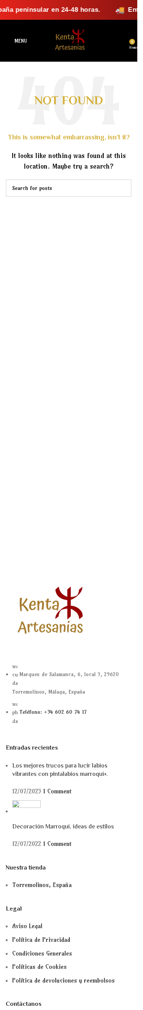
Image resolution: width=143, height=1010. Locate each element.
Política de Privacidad (41, 939)
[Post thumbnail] (26, 811)
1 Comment (57, 791)
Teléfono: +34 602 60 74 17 (53, 711)
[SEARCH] (123, 188)
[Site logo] (69, 40)
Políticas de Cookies (39, 966)
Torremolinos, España (42, 885)
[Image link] (48, 611)
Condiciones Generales (42, 953)
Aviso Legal (27, 926)
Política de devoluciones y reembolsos (63, 980)
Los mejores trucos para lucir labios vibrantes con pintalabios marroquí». (60, 770)
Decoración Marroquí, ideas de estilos (63, 827)
